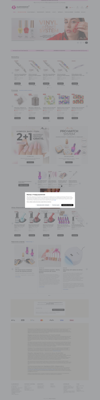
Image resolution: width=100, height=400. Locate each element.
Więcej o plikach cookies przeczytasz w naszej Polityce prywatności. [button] (39, 201)
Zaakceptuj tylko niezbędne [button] (43, 205)
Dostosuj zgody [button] (55, 205)
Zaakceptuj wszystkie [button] (67, 205)
